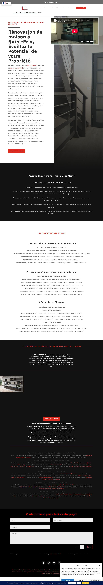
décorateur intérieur (54, 570)
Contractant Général (17, 570)
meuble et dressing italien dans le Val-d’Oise (80, 466)
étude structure (68, 494)
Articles (40, 12)
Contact (33, 12)
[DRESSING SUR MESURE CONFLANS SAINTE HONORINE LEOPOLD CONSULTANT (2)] (11, 392)
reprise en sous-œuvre (37, 496)
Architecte (36, 570)
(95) (35, 65)
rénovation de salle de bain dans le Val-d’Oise (63, 485)
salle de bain (20, 571)
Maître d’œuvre (44, 570)
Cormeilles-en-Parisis (48, 498)
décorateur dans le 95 (56, 464)
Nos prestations (67, 8)
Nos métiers (56, 8)
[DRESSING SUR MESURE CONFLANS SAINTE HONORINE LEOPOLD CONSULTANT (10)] (91, 392)
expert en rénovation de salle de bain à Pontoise (51, 488)
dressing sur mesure (29, 571)
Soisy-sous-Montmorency (46, 477)
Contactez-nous (16, 151)
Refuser (80, 580)
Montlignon (51, 486)
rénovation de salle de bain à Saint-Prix (30, 486)
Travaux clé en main (28, 570)
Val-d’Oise (30, 65)
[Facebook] (43, 563)
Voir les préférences (94, 580)
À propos (39, 8)
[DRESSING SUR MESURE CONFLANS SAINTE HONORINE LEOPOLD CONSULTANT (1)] (64, 392)
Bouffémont (61, 486)
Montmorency (21, 464)
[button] (100, 565)
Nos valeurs (47, 8)
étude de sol (59, 494)
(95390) (20, 68)
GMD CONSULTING (55, 554)
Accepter (67, 580)
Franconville (87, 496)
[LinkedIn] (59, 563)
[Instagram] (49, 563)
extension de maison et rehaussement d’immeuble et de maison (51, 571)
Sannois (58, 498)
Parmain (58, 479)
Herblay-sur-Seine (20, 477)
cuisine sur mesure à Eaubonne (68, 474)
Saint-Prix (13, 68)
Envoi (89, 547)
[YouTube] (54, 563)
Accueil (33, 8)
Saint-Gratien (30, 466)
